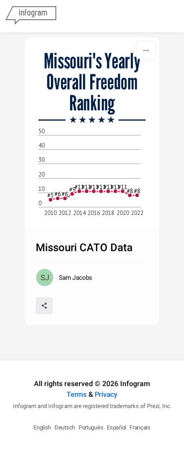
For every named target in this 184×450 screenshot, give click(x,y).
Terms (77, 394)
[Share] (44, 305)
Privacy (106, 394)
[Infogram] (30, 16)
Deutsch (64, 427)
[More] (146, 50)
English (42, 427)
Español (116, 427)
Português (91, 427)
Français (140, 427)
